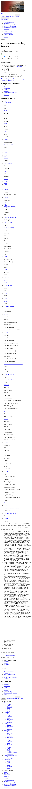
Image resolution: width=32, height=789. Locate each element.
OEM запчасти (4, 19)
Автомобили (7, 694)
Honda (8, 708)
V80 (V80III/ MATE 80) (10, 207)
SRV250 (6, 158)
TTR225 (6, 189)
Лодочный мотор (8, 691)
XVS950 (6, 442)
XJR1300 (6, 280)
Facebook (6, 661)
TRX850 (6, 181)
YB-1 (5, 502)
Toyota (8, 761)
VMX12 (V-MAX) (8, 222)
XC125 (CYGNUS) (9, 227)
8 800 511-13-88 (8, 31)
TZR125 (6, 205)
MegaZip (3, 13)
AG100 (5, 101)
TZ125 (5, 202)
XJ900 (5, 269)
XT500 (5, 298)
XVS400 (6, 411)
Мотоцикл (3, 78)
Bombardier (10, 719)
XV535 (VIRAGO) (9, 374)
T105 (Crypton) (7, 163)
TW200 (6, 197)
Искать (17, 15)
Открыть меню (4, 18)
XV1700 (6, 332)
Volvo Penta (10, 758)
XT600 (5, 301)
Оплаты (6, 773)
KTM (8, 711)
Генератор (21, 78)
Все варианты (18, 66)
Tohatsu (9, 751)
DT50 (5, 123)
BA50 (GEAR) (7, 103)
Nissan (8, 763)
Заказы (5, 772)
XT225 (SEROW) (8, 285)
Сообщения (7, 774)
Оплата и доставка (9, 22)
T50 (5, 171)
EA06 (5, 131)
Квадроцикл (9, 78)
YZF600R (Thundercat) (10, 513)
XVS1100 (6, 385)
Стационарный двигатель (7, 80)
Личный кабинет (8, 34)
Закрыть (3, 698)
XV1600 (6, 314)
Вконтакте (6, 665)
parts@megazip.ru (10, 655)
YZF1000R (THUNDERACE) (11, 508)
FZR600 (6, 139)
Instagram (6, 664)
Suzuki (8, 705)
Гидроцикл (7, 688)
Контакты (6, 29)
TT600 (5, 183)
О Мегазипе (7, 23)
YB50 (5, 505)
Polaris (8, 709)
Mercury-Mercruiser (12, 752)
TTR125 (6, 184)
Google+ (6, 663)
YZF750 (6, 518)
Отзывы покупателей (9, 24)
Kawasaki (9, 707)
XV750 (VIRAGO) (9, 379)
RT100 (5, 152)
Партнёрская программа (10, 27)
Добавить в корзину (5, 62)
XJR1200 (6, 277)
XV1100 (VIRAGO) (9, 306)
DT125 (5, 110)
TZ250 (5, 204)
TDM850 (6, 179)
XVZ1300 (6, 471)
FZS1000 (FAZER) (8, 144)
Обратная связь (8, 33)
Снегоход (16, 78)
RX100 (5, 155)
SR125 (5, 156)
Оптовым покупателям (10, 26)
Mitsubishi (9, 766)
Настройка (6, 776)
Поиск (2, 16)
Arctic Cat (9, 722)
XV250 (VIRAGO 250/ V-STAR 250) (13, 364)
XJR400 (6, 282)
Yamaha (9, 704)
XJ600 (5, 256)
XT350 (5, 293)
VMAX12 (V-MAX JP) (10, 217)
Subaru (8, 768)
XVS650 (6, 419)
